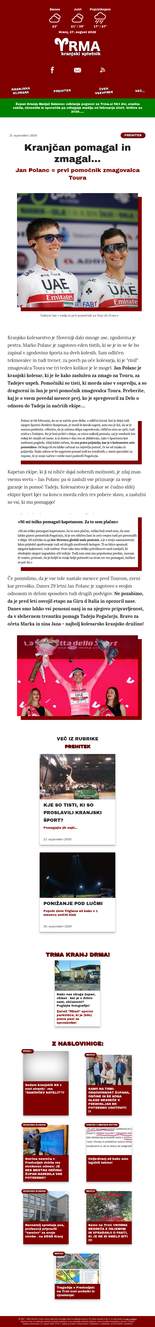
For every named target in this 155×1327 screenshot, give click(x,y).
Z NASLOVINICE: (77, 1043)
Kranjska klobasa (20, 91)
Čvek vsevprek (104, 91)
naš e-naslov (131, 1319)
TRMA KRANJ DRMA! (78, 954)
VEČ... (140, 91)
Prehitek (62, 91)
